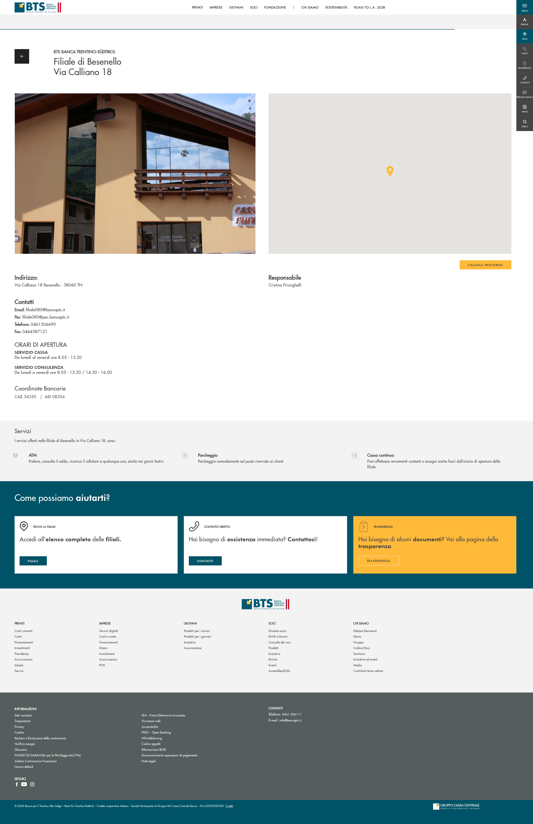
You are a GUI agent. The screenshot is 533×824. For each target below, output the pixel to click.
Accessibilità (150, 726)
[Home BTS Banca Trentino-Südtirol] (38, 7)
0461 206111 (292, 714)
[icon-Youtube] (24, 784)
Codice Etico (361, 648)
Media (357, 665)
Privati (19, 623)
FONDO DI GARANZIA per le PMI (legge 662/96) (63, 755)
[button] (524, 7)
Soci (272, 623)
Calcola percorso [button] (485, 265)
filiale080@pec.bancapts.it (45, 317)
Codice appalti (151, 743)
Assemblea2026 (279, 670)
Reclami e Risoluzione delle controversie (40, 738)
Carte (18, 636)
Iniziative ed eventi (365, 659)
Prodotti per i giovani (197, 636)
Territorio (359, 653)
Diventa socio (277, 630)
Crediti (229, 806)
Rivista (273, 659)
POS (102, 665)
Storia (357, 636)
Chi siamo (361, 623)
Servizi (19, 670)
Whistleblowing (152, 738)
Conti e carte (107, 636)
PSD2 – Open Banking (172, 732)
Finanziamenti (24, 642)
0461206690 (43, 324)
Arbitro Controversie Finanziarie (51, 761)
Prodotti (274, 648)
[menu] (289, 7)
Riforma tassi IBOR (169, 749)
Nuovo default (24, 766)
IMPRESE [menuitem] (216, 7)
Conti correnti (23, 630)
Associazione (192, 648)
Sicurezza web (151, 721)
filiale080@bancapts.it (45, 309)
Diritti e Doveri (278, 636)
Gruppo (358, 642)
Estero (103, 648)
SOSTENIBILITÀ (336, 7)
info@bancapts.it (290, 720)
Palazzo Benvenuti (365, 630)
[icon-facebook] (17, 784)
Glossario (37, 749)
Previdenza (22, 653)
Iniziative (190, 642)
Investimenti (22, 648)
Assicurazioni (23, 659)
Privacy (35, 726)
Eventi (272, 665)
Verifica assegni (25, 743)
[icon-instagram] (32, 784)
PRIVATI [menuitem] (197, 7)
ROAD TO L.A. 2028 (369, 7)
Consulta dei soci (280, 642)
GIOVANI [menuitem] (236, 7)
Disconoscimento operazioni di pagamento (185, 755)
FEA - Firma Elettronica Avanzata (179, 715)
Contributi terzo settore (368, 670)
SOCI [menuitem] (254, 7)
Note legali (149, 761)
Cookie (19, 732)
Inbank (19, 665)
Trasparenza (22, 721)
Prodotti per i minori (197, 630)
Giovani (190, 623)
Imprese (105, 623)
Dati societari (23, 715)
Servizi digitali (108, 630)
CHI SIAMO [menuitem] (310, 7)
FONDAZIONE (275, 7)
